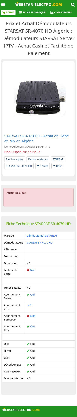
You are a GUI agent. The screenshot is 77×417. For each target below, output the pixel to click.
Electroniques (14, 159)
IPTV (58, 166)
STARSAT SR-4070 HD (19, 166)
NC (29, 305)
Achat (10, 12)
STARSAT (58, 159)
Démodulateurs (38, 159)
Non (31, 270)
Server (44, 166)
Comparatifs (63, 12)
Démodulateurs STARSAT (42, 235)
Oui (31, 294)
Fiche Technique (34, 12)
